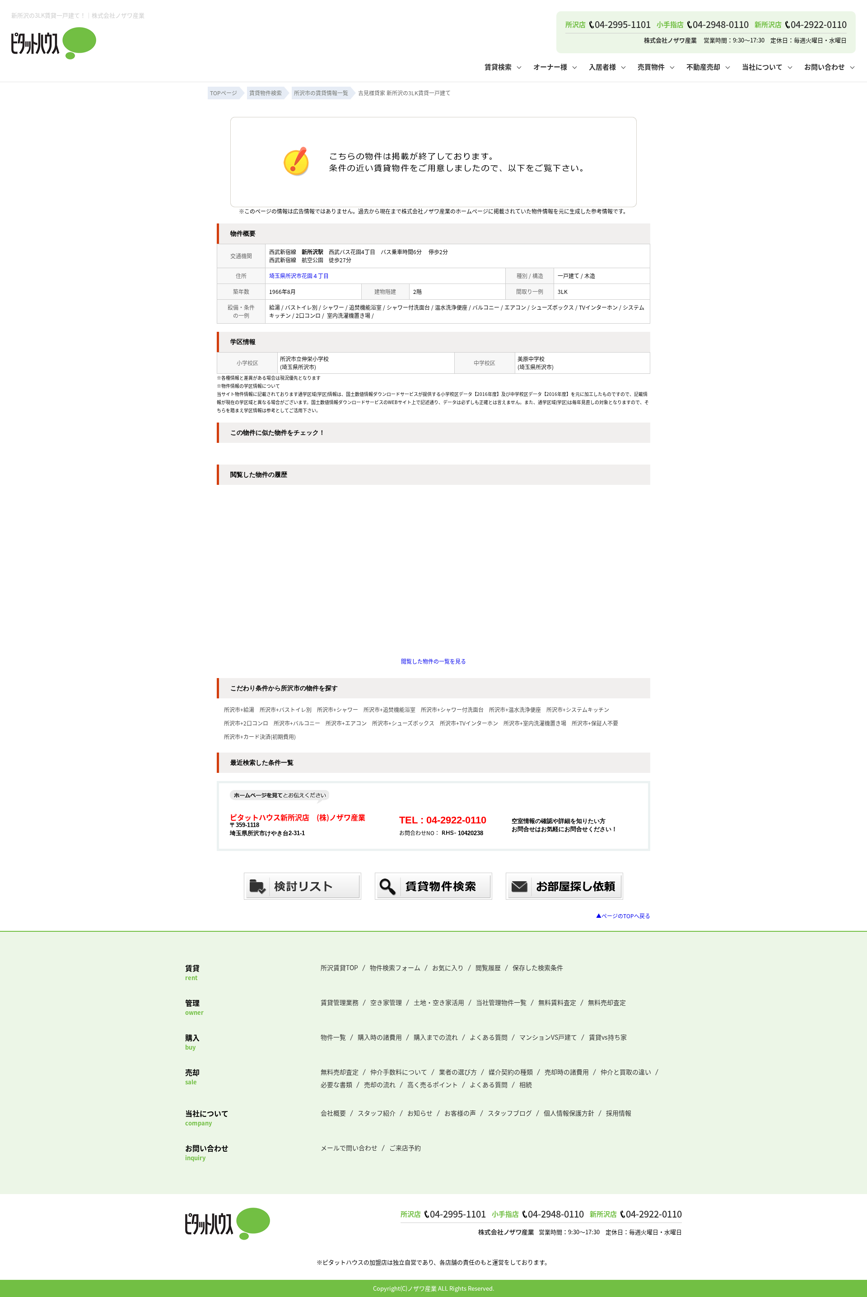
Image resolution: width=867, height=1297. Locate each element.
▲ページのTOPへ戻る (623, 916)
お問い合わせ (824, 66)
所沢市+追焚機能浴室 (389, 709)
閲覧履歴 (488, 967)
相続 (525, 1084)
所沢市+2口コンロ (246, 723)
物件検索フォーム (395, 967)
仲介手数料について (398, 1072)
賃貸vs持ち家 (608, 1037)
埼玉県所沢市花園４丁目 (299, 275)
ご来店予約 (405, 1148)
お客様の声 (460, 1113)
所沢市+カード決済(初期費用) (260, 736)
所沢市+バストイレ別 (286, 709)
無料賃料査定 (557, 1002)
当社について (762, 66)
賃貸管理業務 (340, 1002)
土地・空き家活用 (439, 1002)
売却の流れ (380, 1084)
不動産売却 (703, 66)
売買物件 (651, 66)
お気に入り (448, 967)
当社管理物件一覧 (501, 1002)
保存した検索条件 (538, 967)
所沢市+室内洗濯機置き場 (534, 723)
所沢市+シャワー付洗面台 (452, 709)
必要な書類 (336, 1084)
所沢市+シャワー (337, 709)
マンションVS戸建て (548, 1037)
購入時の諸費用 (380, 1037)
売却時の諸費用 (567, 1072)
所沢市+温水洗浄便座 (515, 709)
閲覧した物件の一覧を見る (433, 661)
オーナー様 (550, 66)
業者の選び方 (458, 1072)
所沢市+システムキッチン (577, 709)
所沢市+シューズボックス (403, 723)
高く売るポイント (432, 1084)
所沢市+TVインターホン (469, 723)
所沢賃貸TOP (339, 967)
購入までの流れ (436, 1037)
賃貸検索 (498, 66)
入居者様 (602, 66)
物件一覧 (333, 1037)
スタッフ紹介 (377, 1113)
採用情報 (618, 1113)
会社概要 (333, 1113)
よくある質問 (489, 1037)
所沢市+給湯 (239, 709)
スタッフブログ (510, 1113)
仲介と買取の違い (626, 1072)
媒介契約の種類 (511, 1072)
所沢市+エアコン (346, 723)
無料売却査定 (607, 1002)
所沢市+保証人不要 (595, 723)
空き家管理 (386, 1002)
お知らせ (420, 1113)
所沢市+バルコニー (297, 723)
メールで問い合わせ (349, 1148)
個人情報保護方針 (569, 1113)
